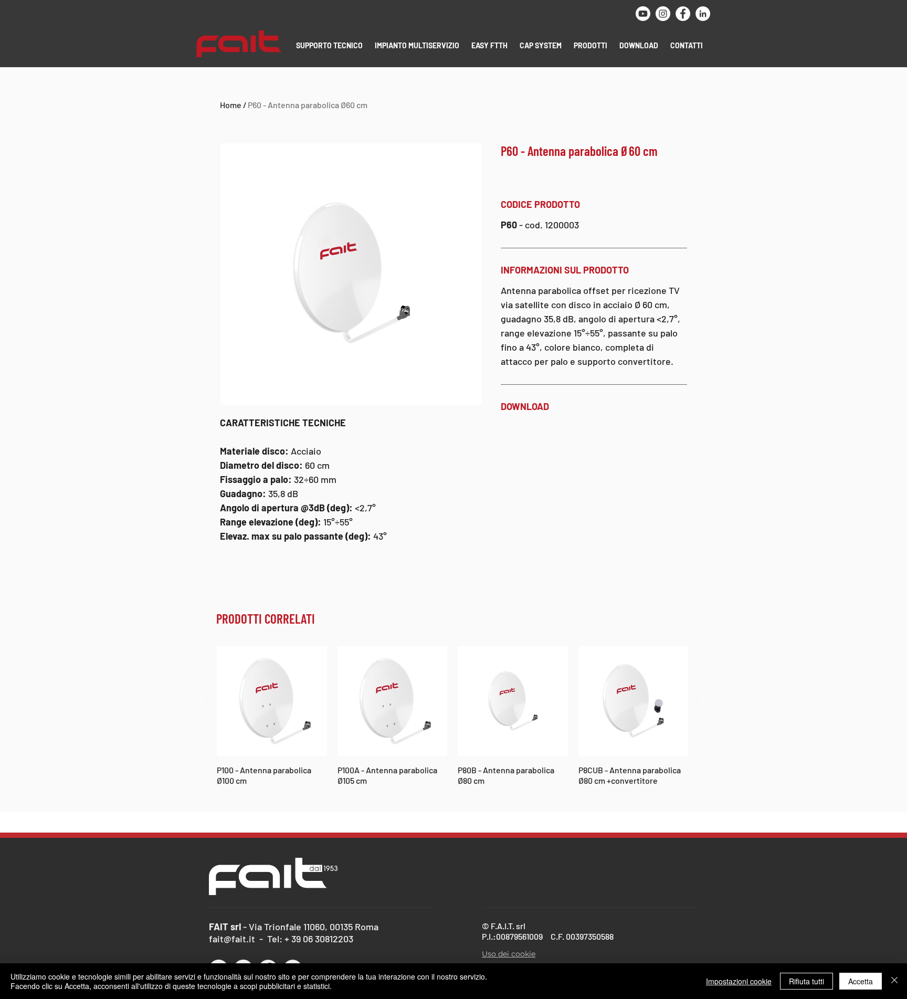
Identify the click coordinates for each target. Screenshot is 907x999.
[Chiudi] (894, 981)
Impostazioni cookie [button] (739, 981)
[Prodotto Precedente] (201, 701)
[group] (452, 721)
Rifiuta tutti (806, 981)
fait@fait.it (232, 938)
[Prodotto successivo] (703, 701)
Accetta (860, 981)
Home (230, 105)
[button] (330, 45)
